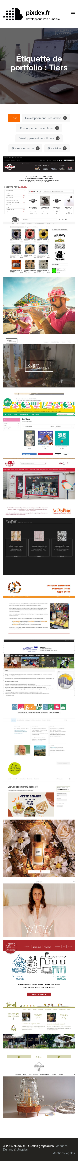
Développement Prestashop (45, 118)
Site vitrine (56, 148)
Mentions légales (63, 1153)
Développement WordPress (38, 138)
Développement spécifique (38, 128)
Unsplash (23, 1149)
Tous (14, 118)
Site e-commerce (24, 148)
